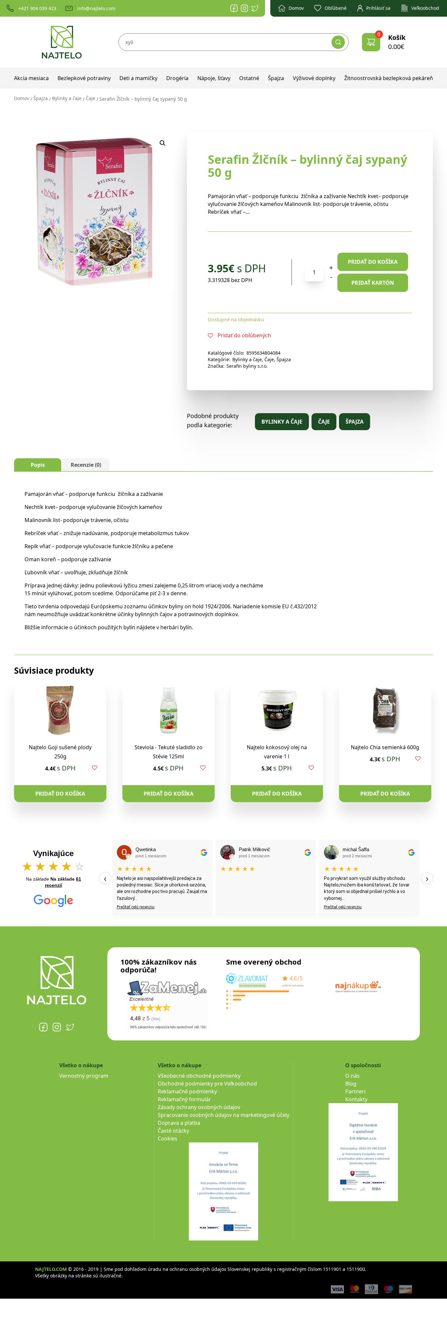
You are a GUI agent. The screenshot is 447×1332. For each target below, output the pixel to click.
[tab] (37, 464)
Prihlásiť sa (378, 8)
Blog (350, 1083)
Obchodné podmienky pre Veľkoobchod (207, 1083)
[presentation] (105, 878)
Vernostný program (83, 1075)
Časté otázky (173, 1130)
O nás (352, 1075)
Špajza (276, 78)
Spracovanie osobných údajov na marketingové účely (223, 1115)
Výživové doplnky (314, 78)
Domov (296, 8)
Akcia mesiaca (31, 78)
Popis (38, 464)
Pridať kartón (372, 282)
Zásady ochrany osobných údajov (199, 1107)
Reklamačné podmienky (187, 1091)
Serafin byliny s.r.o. (247, 366)
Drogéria (177, 78)
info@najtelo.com (96, 8)
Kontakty (356, 1099)
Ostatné (249, 78)
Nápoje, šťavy (213, 78)
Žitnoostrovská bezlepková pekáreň (388, 78)
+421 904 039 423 (37, 8)
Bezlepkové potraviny (84, 78)
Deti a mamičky (138, 78)
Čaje (90, 98)
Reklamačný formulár (184, 1099)
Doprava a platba (179, 1122)
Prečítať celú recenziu (135, 907)
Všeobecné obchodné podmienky (199, 1075)
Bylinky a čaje (66, 98)
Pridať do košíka (373, 261)
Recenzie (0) (86, 464)
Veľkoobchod (425, 8)
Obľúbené (336, 8)
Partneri (355, 1091)
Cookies (167, 1138)
